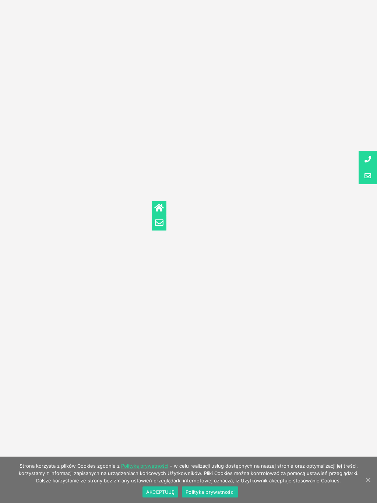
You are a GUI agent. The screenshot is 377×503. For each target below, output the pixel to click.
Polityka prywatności (210, 492)
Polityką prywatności (144, 466)
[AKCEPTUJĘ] (367, 479)
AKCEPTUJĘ (160, 492)
